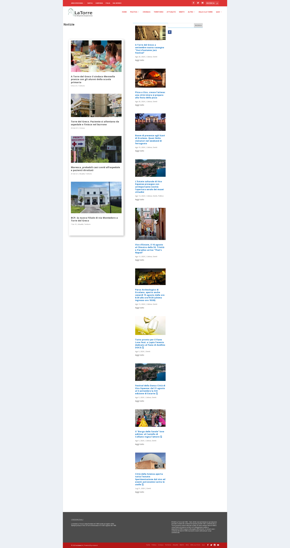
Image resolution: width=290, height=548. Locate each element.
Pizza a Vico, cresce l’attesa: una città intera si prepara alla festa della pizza (150, 95)
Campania (99, 3)
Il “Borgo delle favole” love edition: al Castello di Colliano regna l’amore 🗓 (149, 434)
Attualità (171, 12)
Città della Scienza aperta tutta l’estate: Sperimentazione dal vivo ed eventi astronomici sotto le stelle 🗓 (150, 479)
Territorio (158, 12)
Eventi (155, 57)
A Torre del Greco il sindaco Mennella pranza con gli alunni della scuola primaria (93, 79)
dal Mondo (117, 3)
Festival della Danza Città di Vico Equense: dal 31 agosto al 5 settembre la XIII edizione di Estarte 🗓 (150, 389)
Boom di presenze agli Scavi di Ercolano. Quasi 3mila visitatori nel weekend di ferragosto (150, 139)
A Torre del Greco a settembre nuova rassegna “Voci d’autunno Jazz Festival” (149, 48)
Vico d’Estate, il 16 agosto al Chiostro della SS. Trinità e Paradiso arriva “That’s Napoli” (149, 248)
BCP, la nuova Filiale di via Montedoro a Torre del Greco (94, 219)
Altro (190, 12)
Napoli (90, 3)
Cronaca (146, 12)
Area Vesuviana (77, 3)
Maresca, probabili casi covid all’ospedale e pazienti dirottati (95, 169)
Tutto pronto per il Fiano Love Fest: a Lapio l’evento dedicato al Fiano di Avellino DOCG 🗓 (150, 343)
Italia (108, 3)
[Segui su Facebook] (170, 32)
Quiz (218, 12)
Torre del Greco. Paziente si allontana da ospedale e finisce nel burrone (95, 123)
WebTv (182, 12)
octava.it (79, 545)
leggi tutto (139, 60)
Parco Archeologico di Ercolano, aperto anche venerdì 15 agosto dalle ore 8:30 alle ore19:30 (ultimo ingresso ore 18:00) (150, 295)
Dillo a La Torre (206, 12)
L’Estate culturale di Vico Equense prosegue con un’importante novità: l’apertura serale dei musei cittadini (149, 186)
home (124, 12)
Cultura (149, 57)
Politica (133, 12)
